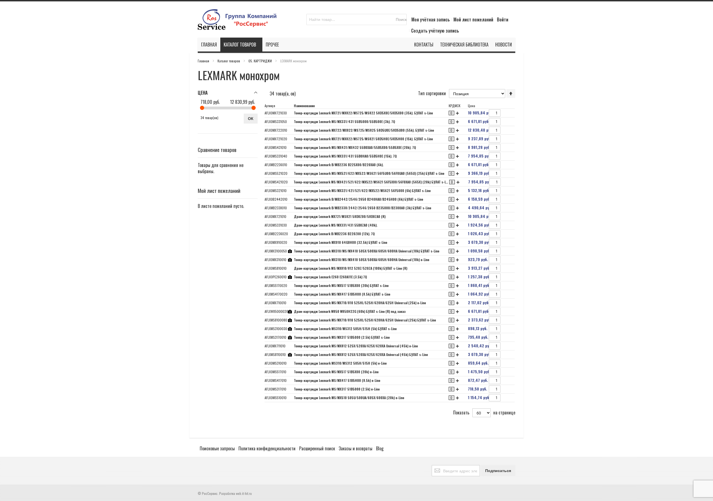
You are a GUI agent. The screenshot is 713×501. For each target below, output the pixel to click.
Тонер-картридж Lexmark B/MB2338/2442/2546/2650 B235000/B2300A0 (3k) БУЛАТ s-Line (362, 207)
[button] (511, 112)
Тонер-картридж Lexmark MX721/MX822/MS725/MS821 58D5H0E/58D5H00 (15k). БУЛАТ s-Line (363, 138)
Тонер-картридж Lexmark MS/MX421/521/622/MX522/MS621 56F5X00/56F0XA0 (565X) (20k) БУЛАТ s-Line (372, 182)
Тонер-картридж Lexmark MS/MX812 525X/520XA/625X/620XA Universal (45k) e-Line (356, 345)
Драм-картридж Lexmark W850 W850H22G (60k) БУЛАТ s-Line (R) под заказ (350, 311)
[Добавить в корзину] (502, 113)
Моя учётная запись (430, 19)
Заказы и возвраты (355, 448)
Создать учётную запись (435, 30)
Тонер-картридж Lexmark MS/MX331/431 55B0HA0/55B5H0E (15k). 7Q (345, 156)
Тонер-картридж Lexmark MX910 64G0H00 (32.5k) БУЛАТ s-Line (340, 242)
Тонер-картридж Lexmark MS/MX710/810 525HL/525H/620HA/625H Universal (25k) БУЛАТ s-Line (365, 320)
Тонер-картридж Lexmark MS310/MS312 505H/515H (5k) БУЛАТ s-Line (345, 328)
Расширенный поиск (317, 448)
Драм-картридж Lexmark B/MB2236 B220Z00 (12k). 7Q (334, 233)
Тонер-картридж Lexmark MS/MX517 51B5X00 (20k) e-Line (336, 371)
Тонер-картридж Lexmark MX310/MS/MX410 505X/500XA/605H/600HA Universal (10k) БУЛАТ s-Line (366, 251)
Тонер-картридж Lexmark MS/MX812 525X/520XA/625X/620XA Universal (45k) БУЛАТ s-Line (361, 354)
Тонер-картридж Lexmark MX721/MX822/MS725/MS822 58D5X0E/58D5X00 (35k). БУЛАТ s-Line (363, 112)
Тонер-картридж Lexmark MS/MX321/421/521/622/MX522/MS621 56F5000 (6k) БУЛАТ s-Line (362, 190)
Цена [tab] (203, 92)
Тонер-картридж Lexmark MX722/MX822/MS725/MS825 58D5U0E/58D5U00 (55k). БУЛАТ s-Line (364, 130)
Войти (502, 19)
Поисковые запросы (217, 448)
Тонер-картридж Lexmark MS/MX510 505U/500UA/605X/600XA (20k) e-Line (349, 397)
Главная (204, 60)
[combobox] (356, 19)
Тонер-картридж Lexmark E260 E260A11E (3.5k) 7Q (330, 276)
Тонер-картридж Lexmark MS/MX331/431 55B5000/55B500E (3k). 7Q (344, 121)
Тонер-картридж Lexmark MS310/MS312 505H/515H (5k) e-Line (340, 363)
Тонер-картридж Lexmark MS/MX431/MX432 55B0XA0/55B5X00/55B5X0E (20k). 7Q (355, 147)
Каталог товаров (229, 60)
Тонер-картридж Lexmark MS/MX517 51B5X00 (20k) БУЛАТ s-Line (341, 285)
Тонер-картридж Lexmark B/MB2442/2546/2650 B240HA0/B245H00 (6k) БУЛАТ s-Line (358, 199)
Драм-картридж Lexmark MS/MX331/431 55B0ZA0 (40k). (335, 225)
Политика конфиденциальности (267, 448)
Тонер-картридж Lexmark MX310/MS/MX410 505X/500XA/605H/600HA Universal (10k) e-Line (361, 259)
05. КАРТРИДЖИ (260, 60)
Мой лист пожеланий (473, 19)
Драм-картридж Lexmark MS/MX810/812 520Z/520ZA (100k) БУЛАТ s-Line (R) (350, 268)
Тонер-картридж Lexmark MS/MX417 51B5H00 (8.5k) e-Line (337, 380)
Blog (380, 448)
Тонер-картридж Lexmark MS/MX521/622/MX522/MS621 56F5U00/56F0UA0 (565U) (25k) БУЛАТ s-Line (369, 173)
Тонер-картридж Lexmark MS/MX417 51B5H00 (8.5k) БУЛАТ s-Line (342, 294)
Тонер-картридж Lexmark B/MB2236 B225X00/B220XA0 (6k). (339, 164)
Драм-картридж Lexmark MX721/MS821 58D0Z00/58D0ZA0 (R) (339, 216)
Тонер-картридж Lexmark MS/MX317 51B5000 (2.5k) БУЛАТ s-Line (342, 337)
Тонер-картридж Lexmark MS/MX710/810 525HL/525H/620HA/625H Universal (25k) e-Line (360, 302)
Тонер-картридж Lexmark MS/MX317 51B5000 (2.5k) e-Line (337, 389)
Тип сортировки (432, 93)
